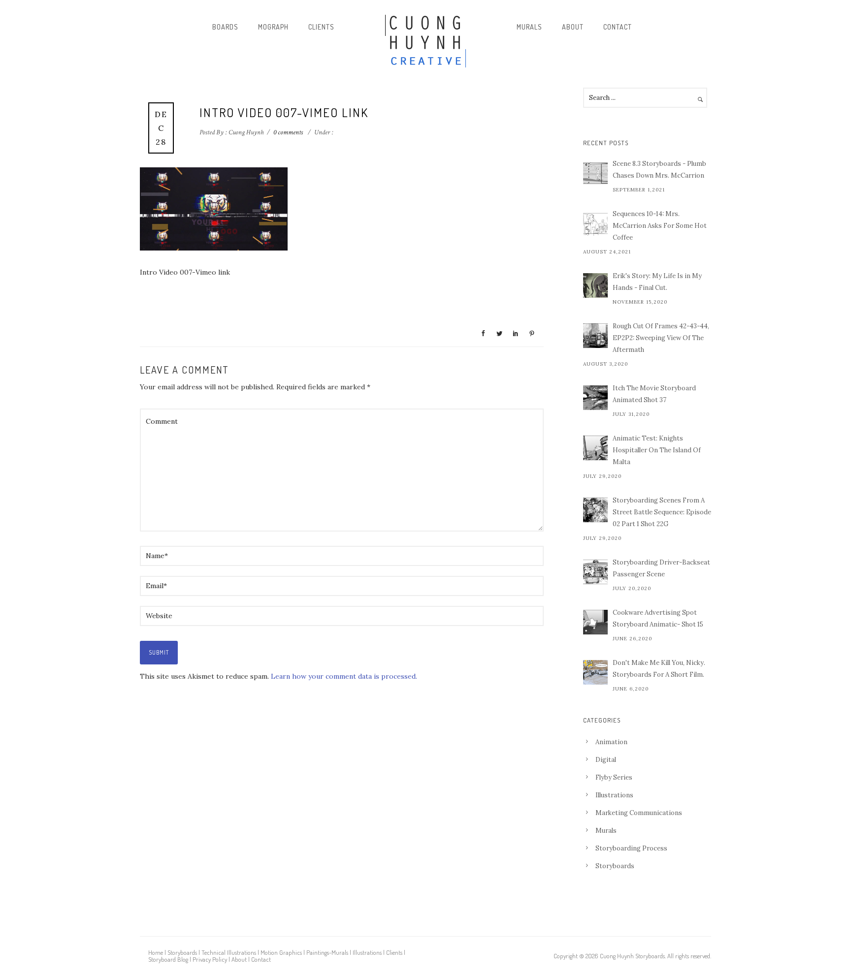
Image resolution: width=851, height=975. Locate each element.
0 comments (288, 132)
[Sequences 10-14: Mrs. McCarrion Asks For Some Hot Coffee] (595, 223)
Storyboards (614, 866)
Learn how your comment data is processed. (344, 676)
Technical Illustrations (228, 952)
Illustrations (614, 795)
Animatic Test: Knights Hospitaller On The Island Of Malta (657, 450)
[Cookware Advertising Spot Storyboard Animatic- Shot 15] (595, 622)
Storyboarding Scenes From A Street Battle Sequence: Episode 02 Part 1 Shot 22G (662, 512)
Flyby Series (613, 777)
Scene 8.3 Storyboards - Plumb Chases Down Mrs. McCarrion (659, 169)
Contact (617, 27)
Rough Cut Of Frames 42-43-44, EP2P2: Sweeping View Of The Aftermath (661, 338)
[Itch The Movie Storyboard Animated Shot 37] (595, 397)
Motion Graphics (281, 952)
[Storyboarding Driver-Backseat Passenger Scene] (595, 572)
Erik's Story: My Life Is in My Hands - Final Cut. (657, 282)
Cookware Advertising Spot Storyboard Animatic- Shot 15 (658, 618)
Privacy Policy (210, 959)
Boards (225, 27)
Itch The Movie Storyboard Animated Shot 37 (654, 394)
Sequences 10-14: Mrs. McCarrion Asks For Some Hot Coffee (660, 226)
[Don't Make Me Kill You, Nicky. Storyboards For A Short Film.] (595, 672)
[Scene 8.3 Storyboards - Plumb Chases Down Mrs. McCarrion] (595, 173)
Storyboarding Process (631, 848)
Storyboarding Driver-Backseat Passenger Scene (661, 568)
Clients (321, 27)
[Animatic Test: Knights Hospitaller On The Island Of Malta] (595, 448)
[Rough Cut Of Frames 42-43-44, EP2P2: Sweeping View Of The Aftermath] (595, 335)
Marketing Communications (638, 813)
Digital (605, 759)
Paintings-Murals (327, 952)
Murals (529, 27)
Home (155, 952)
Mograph (273, 27)
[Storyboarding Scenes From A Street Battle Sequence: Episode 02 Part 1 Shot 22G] (595, 510)
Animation (611, 742)
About (573, 27)
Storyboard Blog (168, 959)
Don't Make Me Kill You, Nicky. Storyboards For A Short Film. (659, 669)
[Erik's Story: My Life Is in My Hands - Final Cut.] (595, 285)
